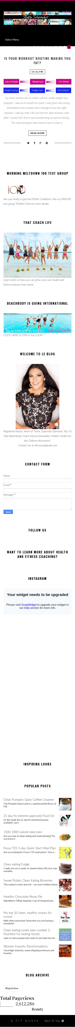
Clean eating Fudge (16, 864)
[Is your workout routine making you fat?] (37, 86)
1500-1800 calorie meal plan (22, 832)
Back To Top (52, 1021)
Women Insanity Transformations (25, 946)
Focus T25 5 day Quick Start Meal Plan (29, 848)
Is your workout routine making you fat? (37, 60)
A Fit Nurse (25, 1021)
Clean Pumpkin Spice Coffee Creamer (28, 799)
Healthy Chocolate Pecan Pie (22, 896)
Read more (37, 133)
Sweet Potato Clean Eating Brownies (28, 880)
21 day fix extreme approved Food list (28, 816)
